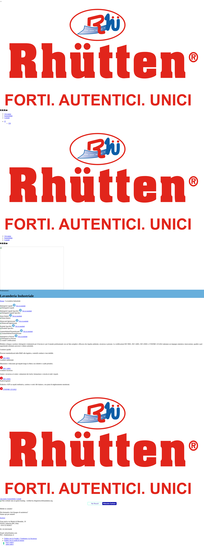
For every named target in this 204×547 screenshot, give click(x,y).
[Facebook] (1, 110)
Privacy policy (9, 542)
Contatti (7, 118)
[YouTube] (7, 110)
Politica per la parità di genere (14, 540)
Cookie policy (9, 544)
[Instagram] (3, 110)
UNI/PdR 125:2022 (9, 389)
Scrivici (2, 518)
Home (2, 301)
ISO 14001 (7, 368)
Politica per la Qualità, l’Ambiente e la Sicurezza (20, 538)
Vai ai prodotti (20, 306)
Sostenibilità (8, 116)
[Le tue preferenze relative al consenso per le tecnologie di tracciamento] (4, 543)
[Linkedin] (5, 110)
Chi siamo (7, 114)
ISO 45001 (7, 379)
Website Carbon (109, 503)
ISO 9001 (6, 358)
